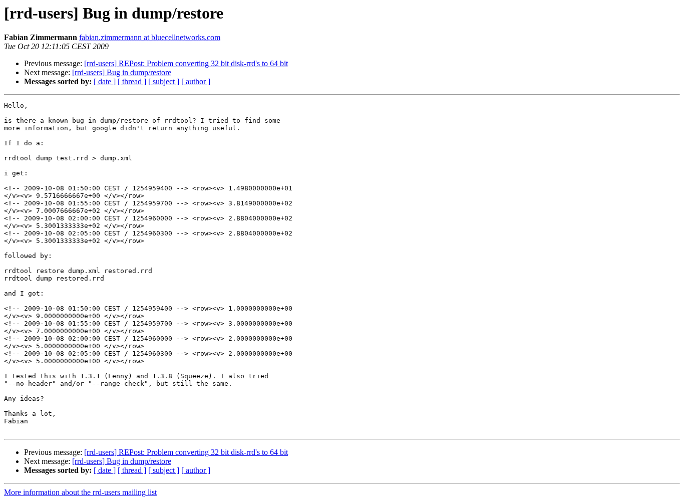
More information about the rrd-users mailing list (80, 492)
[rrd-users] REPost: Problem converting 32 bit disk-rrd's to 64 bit (186, 63)
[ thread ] (132, 81)
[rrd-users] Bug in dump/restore (121, 72)
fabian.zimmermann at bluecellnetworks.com (149, 37)
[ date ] (105, 81)
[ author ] (195, 81)
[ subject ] (163, 81)
